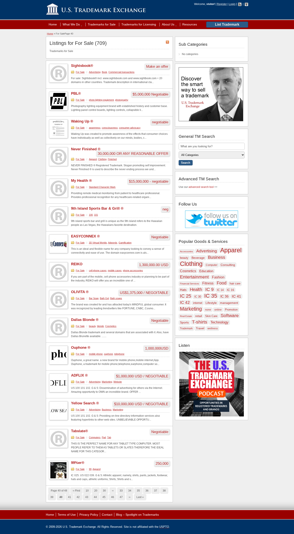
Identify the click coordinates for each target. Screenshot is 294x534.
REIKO (76, 264)
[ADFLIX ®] (58, 391)
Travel (200, 328)
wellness (212, 328)
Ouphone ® (80, 348)
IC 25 (185, 296)
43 (86, 497)
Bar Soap (94, 298)
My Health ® (81, 181)
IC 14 (220, 290)
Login (232, 4)
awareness (95, 127)
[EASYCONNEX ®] (58, 252)
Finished (112, 159)
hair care (235, 283)
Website (117, 381)
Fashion (218, 277)
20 (95, 490)
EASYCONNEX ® (85, 236)
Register (222, 4)
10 (87, 490)
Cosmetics (110, 326)
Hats (183, 290)
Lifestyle (211, 303)
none (208, 309)
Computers (95, 437)
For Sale (80, 72)
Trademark (186, 328)
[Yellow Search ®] (58, 419)
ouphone (108, 354)
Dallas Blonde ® (85, 320)
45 (103, 497)
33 (121, 490)
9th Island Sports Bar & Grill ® (97, 208)
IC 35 (210, 296)
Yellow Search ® (85, 403)
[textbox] (212, 146)
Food (221, 283)
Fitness (208, 283)
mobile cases (115, 270)
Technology (219, 322)
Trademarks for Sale (102, 24)
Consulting (228, 265)
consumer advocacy (130, 127)
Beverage (198, 257)
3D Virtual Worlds (98, 242)
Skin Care (211, 316)
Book (104, 72)
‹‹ (113, 490)
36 (147, 490)
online (218, 309)
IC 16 (230, 290)
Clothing (102, 159)
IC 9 (209, 289)
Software (230, 315)
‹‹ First (76, 490)
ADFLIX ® (79, 375)
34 (129, 490)
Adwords (112, 242)
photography (121, 100)
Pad (104, 437)
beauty (92, 326)
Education (206, 271)
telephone (119, 354)
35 (138, 490)
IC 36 (224, 296)
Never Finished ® (86, 149)
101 (96, 215)
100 (91, 215)
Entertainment (194, 277)
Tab (109, 437)
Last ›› (140, 497)
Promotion (231, 309)
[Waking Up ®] (58, 137)
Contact (107, 514)
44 (95, 497)
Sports (184, 322)
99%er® (77, 463)
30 (104, 490)
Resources (189, 24)
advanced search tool (201, 186)
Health (196, 289)
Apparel (93, 159)
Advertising (95, 72)
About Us (167, 24)
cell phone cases (98, 270)
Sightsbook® (82, 66)
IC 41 (236, 296)
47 (121, 497)
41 (69, 497)
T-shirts (199, 322)
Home (53, 24)
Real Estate (186, 316)
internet (197, 303)
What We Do (70, 24)
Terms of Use (67, 514)
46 (112, 497)
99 (90, 469)
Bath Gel (104, 298)
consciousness (110, 127)
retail (198, 316)
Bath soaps (116, 298)
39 (51, 497)
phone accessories (133, 270)
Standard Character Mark (102, 187)
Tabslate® (79, 431)
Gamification (125, 242)
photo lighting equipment (101, 100)
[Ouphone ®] (58, 363)
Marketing (107, 381)
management (229, 303)
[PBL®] (58, 109)
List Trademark (227, 24)
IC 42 (185, 302)
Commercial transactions (121, 72)
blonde (100, 326)
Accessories (186, 251)
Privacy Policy (88, 514)
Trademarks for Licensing (138, 24)
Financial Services (189, 283)
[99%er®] (58, 478)
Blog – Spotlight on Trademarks (137, 514)
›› (129, 497)
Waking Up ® (82, 121)
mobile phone (96, 354)
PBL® (76, 93)
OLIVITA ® (80, 292)
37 (155, 490)
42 (78, 497)
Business (106, 409)
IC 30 (197, 296)
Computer (211, 265)
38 (164, 490)
